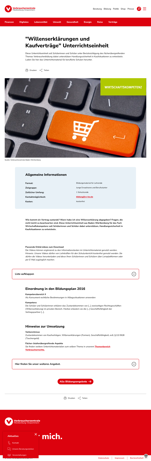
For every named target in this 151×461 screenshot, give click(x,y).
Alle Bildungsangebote (73, 381)
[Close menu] (35, 434)
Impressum (119, 458)
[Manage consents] (146, 456)
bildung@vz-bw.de (84, 197)
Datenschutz (103, 458)
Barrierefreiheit (136, 458)
